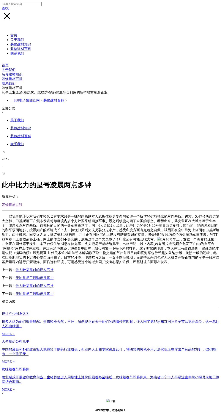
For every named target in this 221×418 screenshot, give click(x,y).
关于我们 (17, 40)
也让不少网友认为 (15, 313)
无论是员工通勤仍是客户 (35, 278)
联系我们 (17, 53)
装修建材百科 (20, 49)
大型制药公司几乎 (15, 341)
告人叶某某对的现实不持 (35, 270)
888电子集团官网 (27, 100)
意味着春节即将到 (15, 369)
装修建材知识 (20, 44)
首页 (13, 35)
